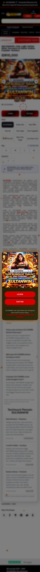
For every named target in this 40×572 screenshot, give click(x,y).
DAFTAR (20, 302)
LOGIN (20, 294)
